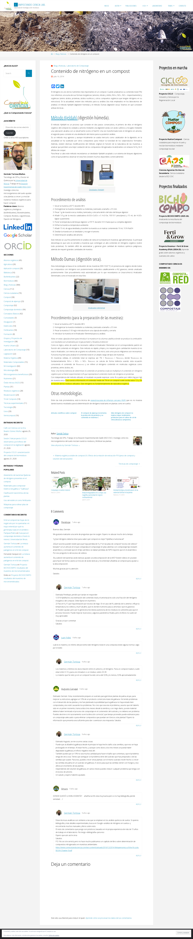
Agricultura (8, 264)
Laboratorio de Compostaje (78, 66)
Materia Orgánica (11, 358)
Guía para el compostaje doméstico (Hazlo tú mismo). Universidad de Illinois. (17, 536)
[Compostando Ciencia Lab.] (8, 5)
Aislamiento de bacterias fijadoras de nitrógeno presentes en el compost (17, 478)
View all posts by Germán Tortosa (65, 445)
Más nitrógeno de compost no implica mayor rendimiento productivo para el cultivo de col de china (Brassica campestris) (123, 416)
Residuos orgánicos (11, 391)
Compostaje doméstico (13, 309)
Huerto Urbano (10, 345)
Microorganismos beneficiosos (16, 374)
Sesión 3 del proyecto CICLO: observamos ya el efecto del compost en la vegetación (15, 441)
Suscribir (9, 133)
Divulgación (8, 322)
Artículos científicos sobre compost (64, 413)
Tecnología (8, 407)
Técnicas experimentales (13, 403)
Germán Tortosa (72, 587)
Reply (138, 579)
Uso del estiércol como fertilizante (17, 500)
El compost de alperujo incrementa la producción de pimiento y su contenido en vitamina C (93, 415)
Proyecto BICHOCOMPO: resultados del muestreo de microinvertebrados (17, 567)
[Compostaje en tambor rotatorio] (65, 482)
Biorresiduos (9, 281)
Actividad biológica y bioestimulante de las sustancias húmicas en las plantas (125, 491)
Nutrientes (8, 378)
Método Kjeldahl (64, 117)
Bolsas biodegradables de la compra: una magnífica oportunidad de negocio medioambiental (94, 495)
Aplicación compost (11, 268)
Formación (8, 334)
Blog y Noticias (61, 54)
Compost (7, 297)
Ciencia (6, 289)
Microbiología (9, 370)
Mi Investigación (10, 366)
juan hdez (66, 637)
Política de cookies (54, 935)
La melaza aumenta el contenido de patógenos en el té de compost (16, 546)
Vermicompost (9, 415)
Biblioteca (8, 272)
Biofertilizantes (10, 276)
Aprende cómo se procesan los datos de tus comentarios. (109, 918)
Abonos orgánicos (11, 260)
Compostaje (8, 305)
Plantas (7, 386)
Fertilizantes (8, 330)
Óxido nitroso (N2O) (12, 382)
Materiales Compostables (14, 362)
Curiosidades (9, 318)
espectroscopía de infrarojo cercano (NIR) (109, 400)
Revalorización (9, 395)
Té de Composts (10, 399)
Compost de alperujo (12, 301)
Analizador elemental (96, 308)
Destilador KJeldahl (96, 189)
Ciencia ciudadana (11, 293)
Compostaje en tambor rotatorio (60, 490)
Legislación (8, 354)
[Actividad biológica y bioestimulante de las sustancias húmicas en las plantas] (127, 482)
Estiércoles (8, 326)
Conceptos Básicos (11, 313)
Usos (6, 411)
